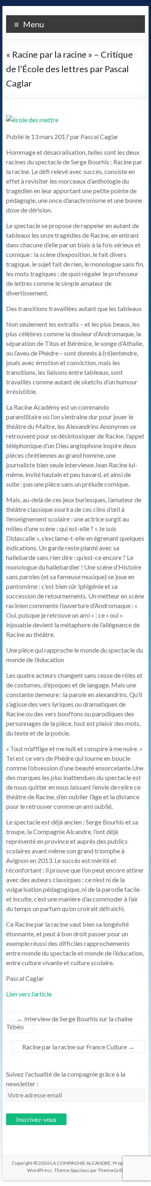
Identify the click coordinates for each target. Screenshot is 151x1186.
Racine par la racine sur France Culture (78, 1047)
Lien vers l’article (29, 994)
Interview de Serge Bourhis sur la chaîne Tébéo (69, 1022)
